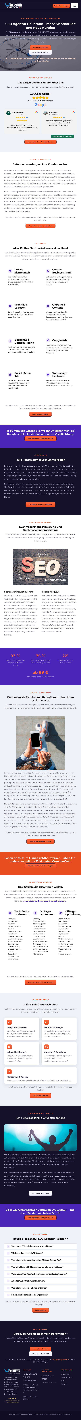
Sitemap (64, 1384)
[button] (40, 1246)
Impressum (66, 1374)
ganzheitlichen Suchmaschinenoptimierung (44, 901)
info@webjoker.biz (61, 1360)
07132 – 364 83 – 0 (30, 1385)
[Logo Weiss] (13, 4)
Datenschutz (66, 1377)
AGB (63, 1381)
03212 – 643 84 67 (30, 1387)
